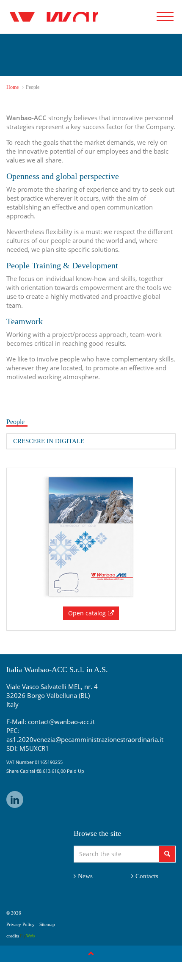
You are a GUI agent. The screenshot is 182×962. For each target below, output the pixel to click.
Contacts (146, 876)
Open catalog (87, 613)
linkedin (14, 799)
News (85, 876)
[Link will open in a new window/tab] (27, 935)
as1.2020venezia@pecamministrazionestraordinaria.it (84, 739)
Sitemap (47, 924)
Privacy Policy (20, 924)
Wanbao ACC (52, 17)
